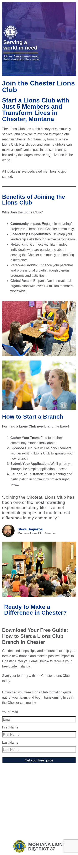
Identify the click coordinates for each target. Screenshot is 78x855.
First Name (10, 727)
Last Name (10, 742)
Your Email (10, 712)
